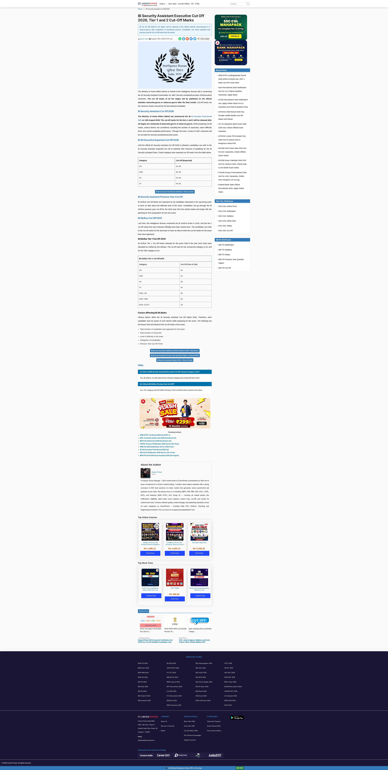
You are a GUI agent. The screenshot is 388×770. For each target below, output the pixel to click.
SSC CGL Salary (225, 226)
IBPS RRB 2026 (143, 672)
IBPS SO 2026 (143, 677)
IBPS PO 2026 (143, 663)
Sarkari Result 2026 (213, 726)
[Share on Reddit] (187, 38)
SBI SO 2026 (142, 691)
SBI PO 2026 (142, 682)
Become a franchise (167, 726)
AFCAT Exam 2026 (202, 686)
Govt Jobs (172, 4)
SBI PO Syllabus (225, 250)
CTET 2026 (228, 663)
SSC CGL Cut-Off (225, 231)
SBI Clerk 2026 (143, 686)
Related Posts (143, 611)
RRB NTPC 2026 (172, 677)
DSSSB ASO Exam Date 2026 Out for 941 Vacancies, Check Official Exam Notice (232, 152)
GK (192, 4)
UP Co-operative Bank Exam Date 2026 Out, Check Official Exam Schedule (232, 127)
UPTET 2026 (228, 668)
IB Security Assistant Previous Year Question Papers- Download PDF (175, 355)
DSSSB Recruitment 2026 (233, 686)
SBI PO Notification (226, 245)
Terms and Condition (214, 730)
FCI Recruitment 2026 (174, 696)
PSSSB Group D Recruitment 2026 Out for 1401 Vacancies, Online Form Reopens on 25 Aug (232, 176)
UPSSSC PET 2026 (230, 691)
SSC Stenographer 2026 (204, 663)
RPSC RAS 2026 (230, 700)
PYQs (197, 4)
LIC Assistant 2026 (230, 696)
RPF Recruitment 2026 (174, 686)
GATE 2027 (228, 705)
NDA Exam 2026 (201, 691)
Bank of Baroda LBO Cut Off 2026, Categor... (200, 630)
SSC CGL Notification (227, 211)
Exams (162, 4)
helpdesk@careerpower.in (146, 740)
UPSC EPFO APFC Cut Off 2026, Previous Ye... (175, 630)
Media (163, 730)
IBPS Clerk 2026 (143, 668)
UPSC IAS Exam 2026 (203, 700)
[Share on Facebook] (191, 38)
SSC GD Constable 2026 (204, 682)
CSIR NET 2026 (229, 677)
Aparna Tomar (144, 39)
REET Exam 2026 (230, 682)
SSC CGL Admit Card (227, 221)
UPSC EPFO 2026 (173, 668)
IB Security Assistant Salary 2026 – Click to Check (174, 360)
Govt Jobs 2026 (189, 726)
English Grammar (190, 740)
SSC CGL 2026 (201, 668)
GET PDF (239, 768)
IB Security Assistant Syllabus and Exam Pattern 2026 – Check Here (175, 350)
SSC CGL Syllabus (226, 216)
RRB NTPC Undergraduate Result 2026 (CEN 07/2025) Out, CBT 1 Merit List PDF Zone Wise (232, 79)
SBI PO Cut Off (224, 268)
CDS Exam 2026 (201, 696)
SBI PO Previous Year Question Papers (231, 261)
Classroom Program (214, 721)
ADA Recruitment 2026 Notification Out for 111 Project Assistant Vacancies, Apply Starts (232, 91)
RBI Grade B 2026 (144, 696)
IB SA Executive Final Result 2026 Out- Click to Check (175, 192)
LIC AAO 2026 (171, 691)
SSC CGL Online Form (227, 206)
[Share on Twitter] (194, 38)
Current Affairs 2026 (191, 730)
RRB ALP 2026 (172, 700)
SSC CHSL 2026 (201, 672)
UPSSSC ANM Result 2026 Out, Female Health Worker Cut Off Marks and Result (231, 115)
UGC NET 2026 (229, 672)
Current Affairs (184, 4)
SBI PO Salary (224, 255)
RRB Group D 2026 (173, 682)
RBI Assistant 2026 (144, 700)
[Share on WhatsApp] (179, 38)
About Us (164, 721)
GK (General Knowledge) (192, 735)
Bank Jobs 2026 (189, 721)
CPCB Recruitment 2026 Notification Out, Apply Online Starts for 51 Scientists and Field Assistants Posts (233, 103)
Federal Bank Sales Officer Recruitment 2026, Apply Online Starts (231, 188)
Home (140, 9)
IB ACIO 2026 (171, 663)
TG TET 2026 (171, 672)
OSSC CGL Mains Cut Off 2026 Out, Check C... (150, 630)
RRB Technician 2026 (174, 705)
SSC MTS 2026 (201, 677)
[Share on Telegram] (183, 38)
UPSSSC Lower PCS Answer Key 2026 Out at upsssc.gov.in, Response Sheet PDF (232, 139)
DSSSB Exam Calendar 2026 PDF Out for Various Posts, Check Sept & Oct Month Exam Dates (232, 164)
